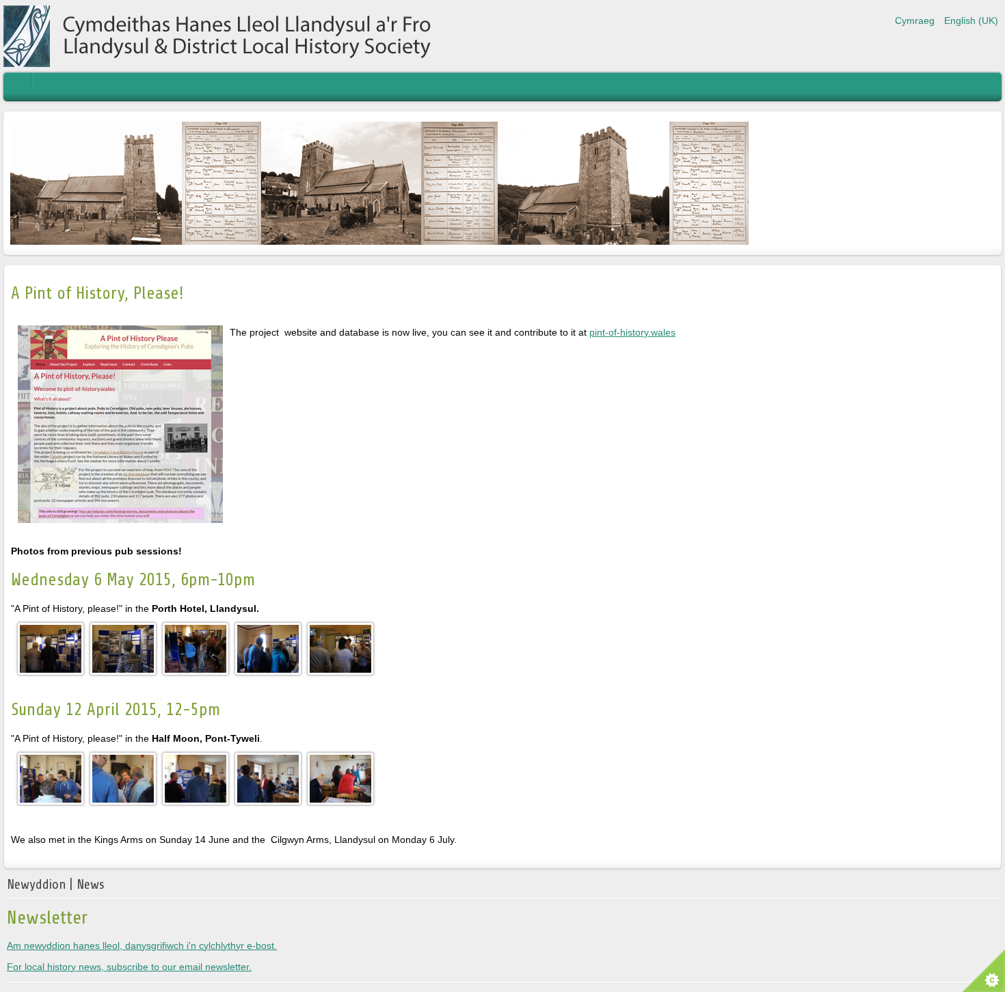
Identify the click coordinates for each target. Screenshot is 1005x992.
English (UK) (971, 20)
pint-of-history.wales (632, 332)
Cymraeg (916, 20)
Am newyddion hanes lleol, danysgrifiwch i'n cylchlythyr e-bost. (142, 945)
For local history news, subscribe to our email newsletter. (129, 966)
